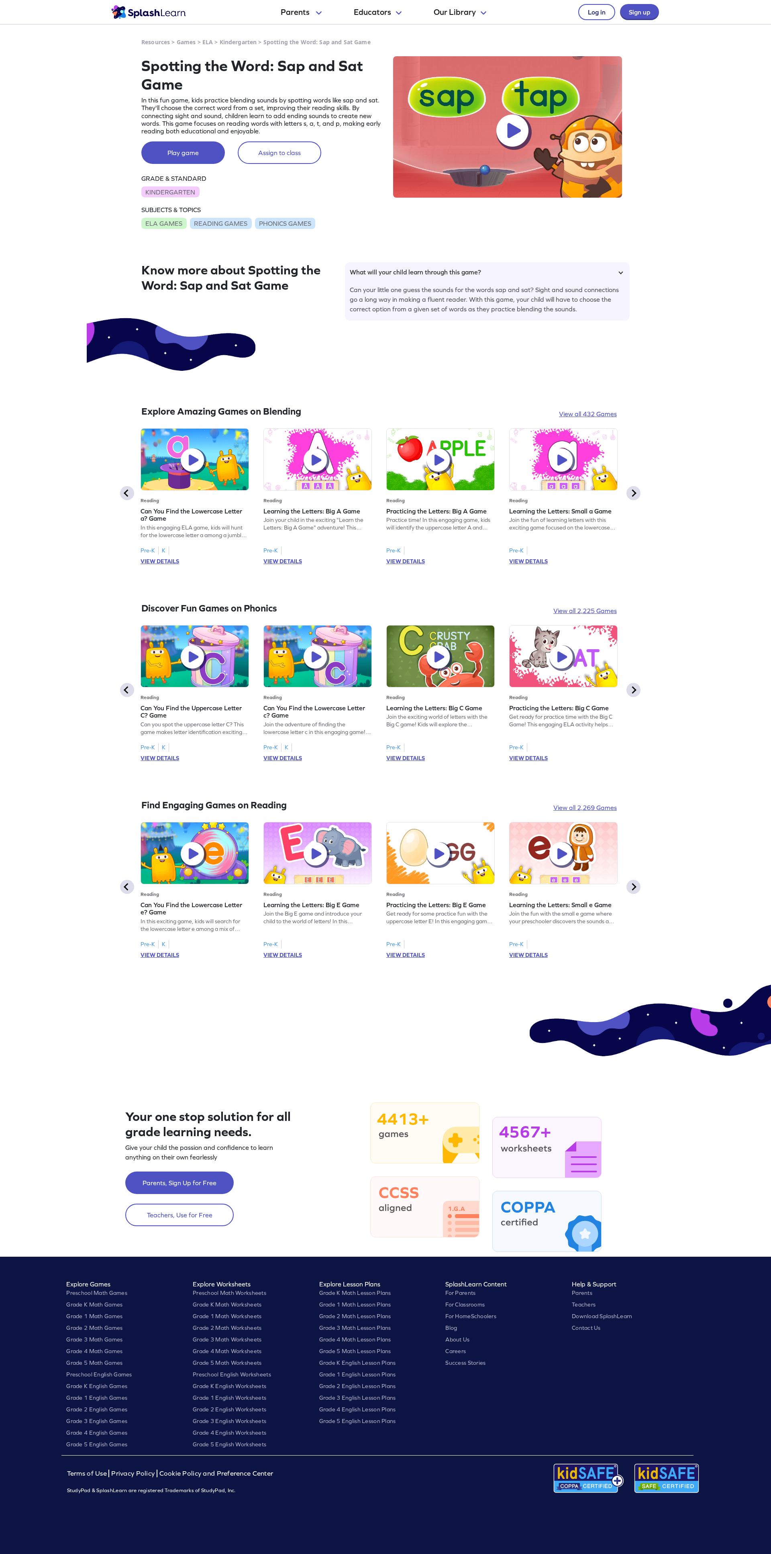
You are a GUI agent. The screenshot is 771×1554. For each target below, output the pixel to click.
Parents (296, 12)
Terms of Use (88, 1473)
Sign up (639, 12)
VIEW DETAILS (160, 561)
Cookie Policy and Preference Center (216, 1473)
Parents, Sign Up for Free (179, 1182)
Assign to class (279, 152)
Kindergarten (238, 42)
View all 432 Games (588, 413)
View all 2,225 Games (585, 610)
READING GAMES (220, 223)
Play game (183, 152)
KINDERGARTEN (170, 192)
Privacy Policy (133, 1473)
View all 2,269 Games (585, 807)
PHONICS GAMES (285, 223)
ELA (207, 42)
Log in (597, 12)
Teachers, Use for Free (179, 1215)
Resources (155, 42)
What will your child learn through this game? (415, 272)
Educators (372, 12)
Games (186, 42)
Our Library (455, 12)
